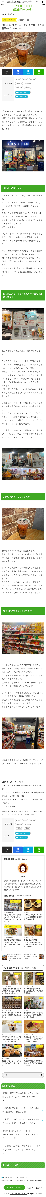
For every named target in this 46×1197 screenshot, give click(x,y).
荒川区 (25, 79)
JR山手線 (19, 83)
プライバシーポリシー (14, 1187)
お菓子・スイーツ (9, 20)
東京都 (18, 79)
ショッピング (22, 96)
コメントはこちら (8, 14)
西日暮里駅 (28, 83)
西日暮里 (32, 79)
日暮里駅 (27, 87)
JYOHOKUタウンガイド (18, 1194)
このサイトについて (35, 1188)
